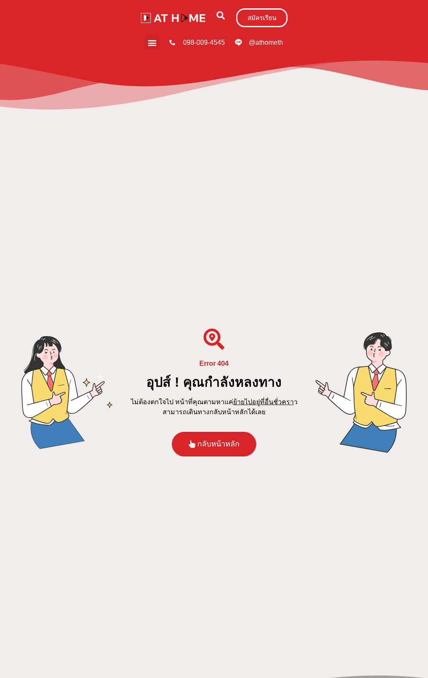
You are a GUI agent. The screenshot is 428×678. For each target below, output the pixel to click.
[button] (221, 15)
